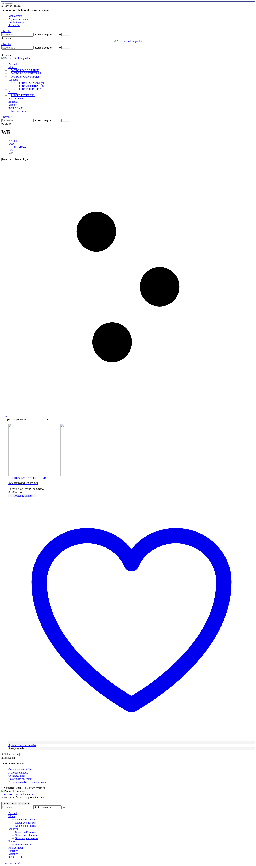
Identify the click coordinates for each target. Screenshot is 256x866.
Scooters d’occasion (27, 82)
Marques (13, 104)
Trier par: (6, 419)
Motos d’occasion (25, 70)
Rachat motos (15, 98)
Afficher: (6, 754)
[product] (131, 450)
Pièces (11, 92)
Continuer (24, 803)
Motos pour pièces (25, 76)
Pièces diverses (23, 95)
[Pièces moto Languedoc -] (128, 41)
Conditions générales (19, 769)
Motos (11, 67)
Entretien (13, 101)
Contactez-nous (16, 22)
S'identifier (14, 25)
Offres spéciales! (17, 111)
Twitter (18, 794)
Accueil (12, 64)
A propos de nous (18, 19)
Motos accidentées (26, 73)
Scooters (13, 79)
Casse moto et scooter (20, 778)
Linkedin (28, 794)
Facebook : (7, 794)
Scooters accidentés (27, 85)
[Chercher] (66, 35)
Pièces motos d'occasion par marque (28, 781)
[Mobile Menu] (3, 51)
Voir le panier (9, 803)
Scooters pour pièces (27, 89)
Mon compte (15, 15)
